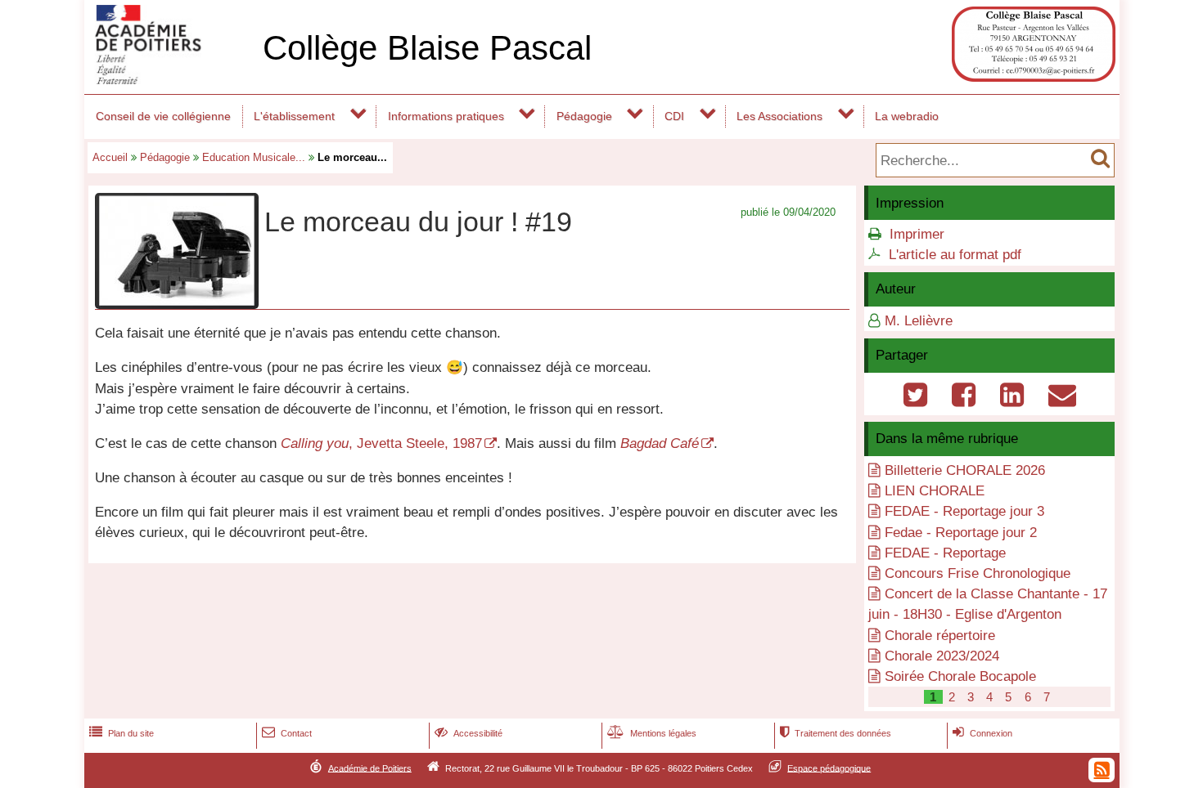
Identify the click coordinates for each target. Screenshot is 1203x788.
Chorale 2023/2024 (942, 656)
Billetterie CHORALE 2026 (965, 470)
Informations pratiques (446, 116)
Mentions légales (651, 733)
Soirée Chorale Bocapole (960, 676)
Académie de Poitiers (370, 767)
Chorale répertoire (940, 635)
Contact (287, 733)
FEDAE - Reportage (945, 553)
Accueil (110, 157)
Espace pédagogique (829, 767)
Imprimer (917, 234)
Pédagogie (584, 116)
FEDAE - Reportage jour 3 (964, 511)
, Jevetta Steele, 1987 (381, 443)
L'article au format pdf (955, 254)
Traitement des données (835, 733)
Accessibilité (468, 733)
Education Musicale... (253, 157)
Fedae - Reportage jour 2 (961, 532)
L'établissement (294, 116)
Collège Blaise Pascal (427, 48)
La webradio (907, 116)
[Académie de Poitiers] (170, 79)
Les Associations (779, 116)
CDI (674, 116)
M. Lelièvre (919, 321)
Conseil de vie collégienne (163, 116)
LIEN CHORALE (934, 491)
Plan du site (121, 733)
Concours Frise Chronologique (977, 573)
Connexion (982, 733)
